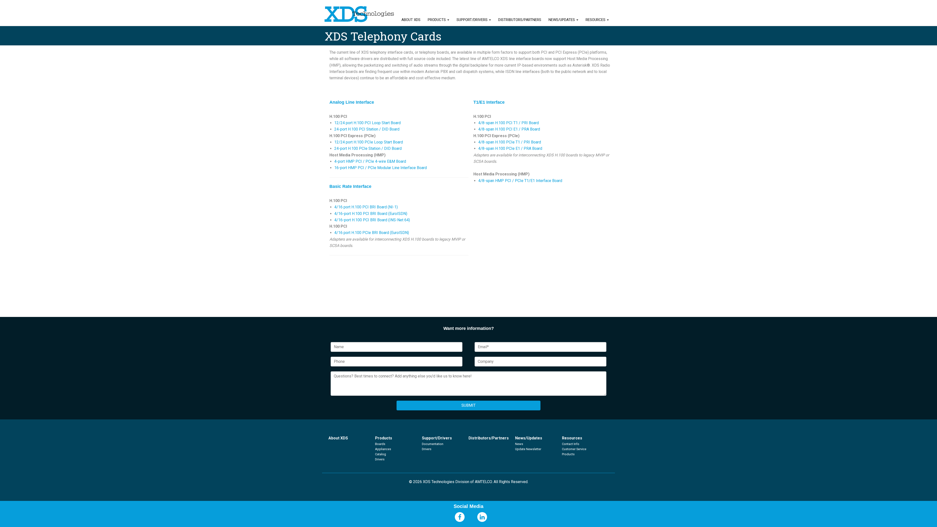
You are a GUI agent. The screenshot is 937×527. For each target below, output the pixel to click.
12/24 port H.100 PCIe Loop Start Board (368, 142)
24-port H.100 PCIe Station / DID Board (368, 148)
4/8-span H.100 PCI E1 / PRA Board (509, 129)
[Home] (359, 14)
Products (437, 20)
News (519, 444)
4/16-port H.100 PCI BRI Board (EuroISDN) (370, 213)
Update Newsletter (528, 449)
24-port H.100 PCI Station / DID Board (366, 129)
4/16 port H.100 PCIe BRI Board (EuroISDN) (371, 232)
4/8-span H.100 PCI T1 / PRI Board (508, 123)
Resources (596, 20)
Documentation (432, 444)
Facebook (460, 517)
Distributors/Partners (519, 20)
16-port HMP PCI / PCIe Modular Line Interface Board (380, 167)
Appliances (383, 449)
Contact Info (570, 444)
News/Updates (562, 20)
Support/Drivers (473, 20)
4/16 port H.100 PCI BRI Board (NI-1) (366, 207)
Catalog (380, 454)
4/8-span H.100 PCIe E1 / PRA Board (510, 148)
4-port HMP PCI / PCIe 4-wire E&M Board (370, 161)
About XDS (410, 20)
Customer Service (574, 449)
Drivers (380, 459)
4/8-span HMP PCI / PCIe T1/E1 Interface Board (520, 180)
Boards (380, 444)
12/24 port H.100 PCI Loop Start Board (367, 123)
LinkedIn (482, 517)
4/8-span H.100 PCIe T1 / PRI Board (509, 142)
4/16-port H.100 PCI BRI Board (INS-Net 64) (372, 220)
